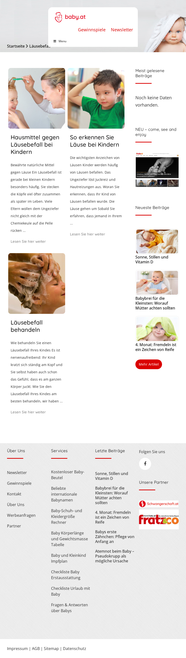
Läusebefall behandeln (27, 326)
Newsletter (122, 30)
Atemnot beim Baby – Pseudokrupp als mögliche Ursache (114, 556)
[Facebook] (145, 464)
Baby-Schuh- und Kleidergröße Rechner (66, 516)
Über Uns (15, 504)
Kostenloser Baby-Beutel (67, 474)
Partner (14, 526)
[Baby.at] (70, 14)
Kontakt (14, 494)
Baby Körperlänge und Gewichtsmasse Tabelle (69, 538)
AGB (36, 648)
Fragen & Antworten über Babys (69, 607)
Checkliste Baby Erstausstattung (65, 574)
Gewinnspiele (92, 30)
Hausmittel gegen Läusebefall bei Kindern (35, 144)
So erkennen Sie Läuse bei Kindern (94, 140)
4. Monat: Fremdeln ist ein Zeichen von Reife (155, 347)
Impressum (17, 648)
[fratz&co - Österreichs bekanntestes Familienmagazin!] (158, 528)
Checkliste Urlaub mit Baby (70, 591)
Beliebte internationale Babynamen (64, 494)
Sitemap (51, 648)
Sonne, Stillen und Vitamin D (151, 259)
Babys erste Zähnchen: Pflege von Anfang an (114, 536)
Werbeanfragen (21, 515)
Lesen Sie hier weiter (28, 241)
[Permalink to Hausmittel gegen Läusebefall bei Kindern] (36, 127)
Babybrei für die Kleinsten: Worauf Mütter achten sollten (155, 303)
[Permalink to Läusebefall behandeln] (36, 312)
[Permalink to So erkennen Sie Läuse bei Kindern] (96, 127)
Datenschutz (74, 648)
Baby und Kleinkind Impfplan (68, 558)
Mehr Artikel (149, 364)
